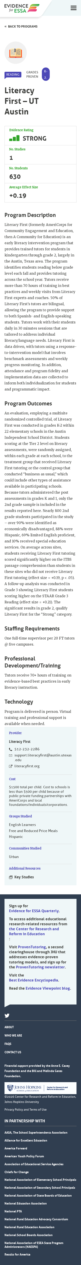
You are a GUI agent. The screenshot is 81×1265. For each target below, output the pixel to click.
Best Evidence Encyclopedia (33, 980)
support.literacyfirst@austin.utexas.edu (43, 757)
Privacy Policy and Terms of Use (25, 1110)
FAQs (7, 1044)
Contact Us (12, 1052)
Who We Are (13, 1035)
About (9, 1027)
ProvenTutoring (32, 946)
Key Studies (24, 877)
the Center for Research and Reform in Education (34, 931)
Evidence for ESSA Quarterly (34, 910)
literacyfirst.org (27, 766)
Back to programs (23, 26)
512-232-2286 (27, 749)
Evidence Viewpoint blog (48, 988)
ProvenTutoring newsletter (40, 967)
